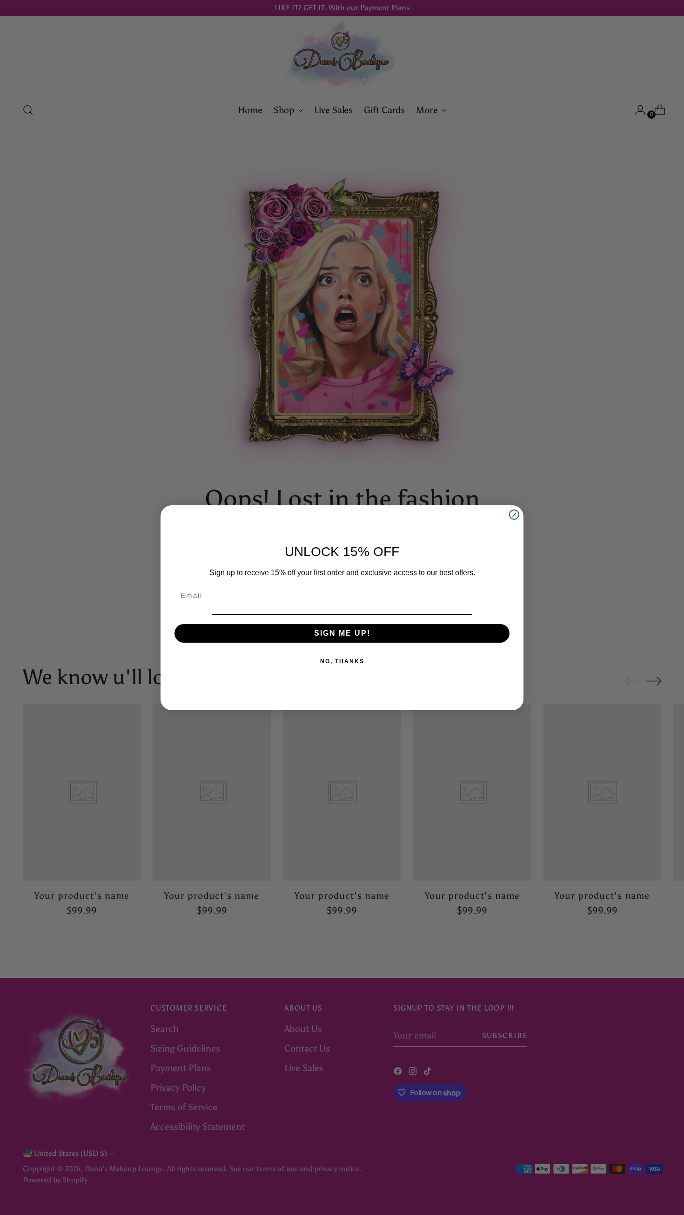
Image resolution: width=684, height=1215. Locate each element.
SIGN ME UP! (342, 633)
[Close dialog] (514, 514)
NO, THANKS (342, 661)
